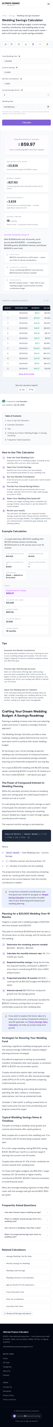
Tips (9, 429)
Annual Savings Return (11, 90)
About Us (6, 1371)
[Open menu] (48, 3)
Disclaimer (7, 1391)
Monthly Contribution (10, 79)
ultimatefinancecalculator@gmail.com (18, 1346)
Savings (12, 16)
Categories (7, 1367)
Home (4, 16)
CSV (47, 301)
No (32, 389)
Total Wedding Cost (9, 56)
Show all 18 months (26, 374)
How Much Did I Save (13, 1306)
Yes (23, 389)
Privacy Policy (8, 1395)
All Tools (6, 1362)
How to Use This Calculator (18, 420)
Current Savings (8, 68)
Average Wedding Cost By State (18, 1256)
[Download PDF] (33, 44)
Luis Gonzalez (21, 401)
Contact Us (7, 1387)
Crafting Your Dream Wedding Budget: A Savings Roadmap (27, 434)
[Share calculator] (19, 44)
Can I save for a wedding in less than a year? (23, 1228)
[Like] (6, 44)
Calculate (26, 122)
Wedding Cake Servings (14, 1270)
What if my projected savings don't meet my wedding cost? (23, 1235)
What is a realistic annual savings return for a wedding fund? (23, 1220)
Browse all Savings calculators (19, 1313)
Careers (6, 1375)
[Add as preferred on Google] (47, 44)
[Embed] (40, 44)
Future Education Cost (14, 1292)
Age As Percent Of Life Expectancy (19, 1285)
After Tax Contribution (14, 1299)
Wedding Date (7, 101)
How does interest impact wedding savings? (23, 1212)
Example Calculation (15, 425)
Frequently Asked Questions (18, 440)
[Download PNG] (26, 44)
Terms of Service (9, 1399)
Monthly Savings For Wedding (17, 1263)
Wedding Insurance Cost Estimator (19, 1278)
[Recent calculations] (12, 44)
